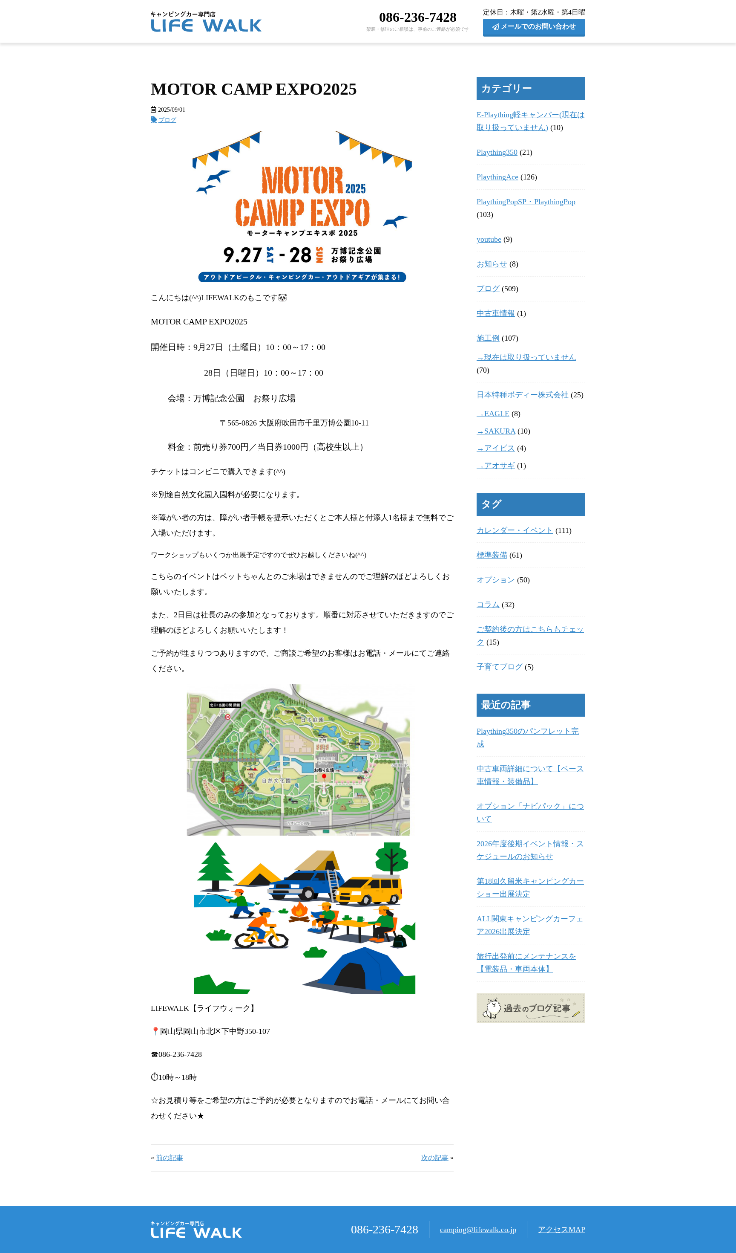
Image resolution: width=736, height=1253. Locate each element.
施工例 (488, 338)
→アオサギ (496, 465)
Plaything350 (497, 152)
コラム (488, 604)
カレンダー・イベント (515, 530)
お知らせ (492, 264)
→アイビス (496, 448)
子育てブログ (500, 667)
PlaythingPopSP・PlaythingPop (526, 201)
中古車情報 (496, 313)
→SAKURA (496, 431)
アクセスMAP (561, 1229)
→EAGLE (493, 413)
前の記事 (169, 1158)
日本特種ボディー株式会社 (523, 395)
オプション (496, 580)
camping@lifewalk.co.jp (478, 1229)
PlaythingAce (497, 177)
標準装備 (492, 555)
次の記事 (434, 1158)
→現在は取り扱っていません (526, 357)
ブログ (167, 119)
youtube (489, 239)
